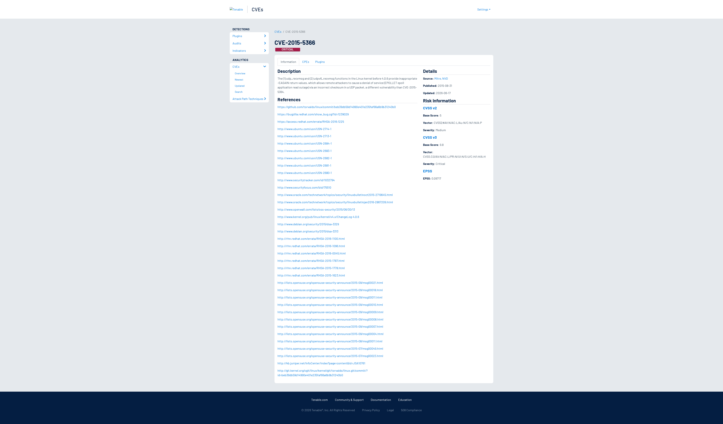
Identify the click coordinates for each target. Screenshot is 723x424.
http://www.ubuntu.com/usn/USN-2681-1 (304, 165)
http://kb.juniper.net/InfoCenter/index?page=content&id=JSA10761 (321, 363)
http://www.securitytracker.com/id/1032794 (306, 180)
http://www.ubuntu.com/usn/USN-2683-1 (305, 150)
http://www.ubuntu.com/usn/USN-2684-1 (305, 143)
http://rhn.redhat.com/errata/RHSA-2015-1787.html (311, 260)
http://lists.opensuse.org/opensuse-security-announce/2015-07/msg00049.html (330, 348)
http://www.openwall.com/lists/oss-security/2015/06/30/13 (316, 209)
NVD (445, 78)
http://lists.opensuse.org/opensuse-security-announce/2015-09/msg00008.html (330, 319)
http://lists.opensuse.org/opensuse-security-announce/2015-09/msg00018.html (330, 290)
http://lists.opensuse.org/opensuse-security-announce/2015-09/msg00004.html (331, 334)
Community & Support (349, 399)
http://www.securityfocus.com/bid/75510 (304, 187)
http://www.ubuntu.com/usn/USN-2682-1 (305, 158)
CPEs (305, 61)
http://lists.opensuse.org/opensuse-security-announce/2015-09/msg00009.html (330, 312)
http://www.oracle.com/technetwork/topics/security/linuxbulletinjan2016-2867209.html (335, 202)
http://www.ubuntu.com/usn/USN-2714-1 (304, 129)
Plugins (320, 61)
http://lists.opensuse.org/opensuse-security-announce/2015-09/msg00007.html (330, 326)
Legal (390, 410)
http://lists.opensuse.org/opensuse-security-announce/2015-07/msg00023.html (330, 356)
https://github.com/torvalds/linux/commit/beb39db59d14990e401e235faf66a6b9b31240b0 (337, 107)
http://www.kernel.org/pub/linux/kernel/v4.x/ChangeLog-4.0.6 (318, 216)
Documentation (381, 399)
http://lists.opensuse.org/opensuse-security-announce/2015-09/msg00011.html (330, 297)
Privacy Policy (371, 410)
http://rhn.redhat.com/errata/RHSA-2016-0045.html (312, 253)
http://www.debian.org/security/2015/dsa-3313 (308, 231)
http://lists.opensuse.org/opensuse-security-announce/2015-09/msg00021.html (330, 282)
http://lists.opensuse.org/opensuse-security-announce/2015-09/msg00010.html (330, 304)
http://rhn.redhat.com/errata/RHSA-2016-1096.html (311, 246)
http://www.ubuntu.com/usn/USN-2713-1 (304, 136)
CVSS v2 (430, 108)
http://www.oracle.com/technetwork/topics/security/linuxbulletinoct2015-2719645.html (335, 194)
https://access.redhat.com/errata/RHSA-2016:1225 (311, 121)
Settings (482, 9)
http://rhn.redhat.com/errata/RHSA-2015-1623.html (311, 275)
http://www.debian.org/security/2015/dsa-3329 (308, 224)
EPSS (427, 171)
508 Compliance (411, 410)
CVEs (257, 9)
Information (288, 61)
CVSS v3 (430, 137)
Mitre (437, 78)
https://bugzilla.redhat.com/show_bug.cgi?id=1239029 (313, 114)
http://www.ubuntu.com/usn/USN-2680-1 (305, 172)
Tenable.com (319, 399)
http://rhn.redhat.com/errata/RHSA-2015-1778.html (311, 268)
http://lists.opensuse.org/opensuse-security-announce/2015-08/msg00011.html (330, 341)
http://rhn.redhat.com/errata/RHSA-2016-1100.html (311, 238)
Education (405, 399)
